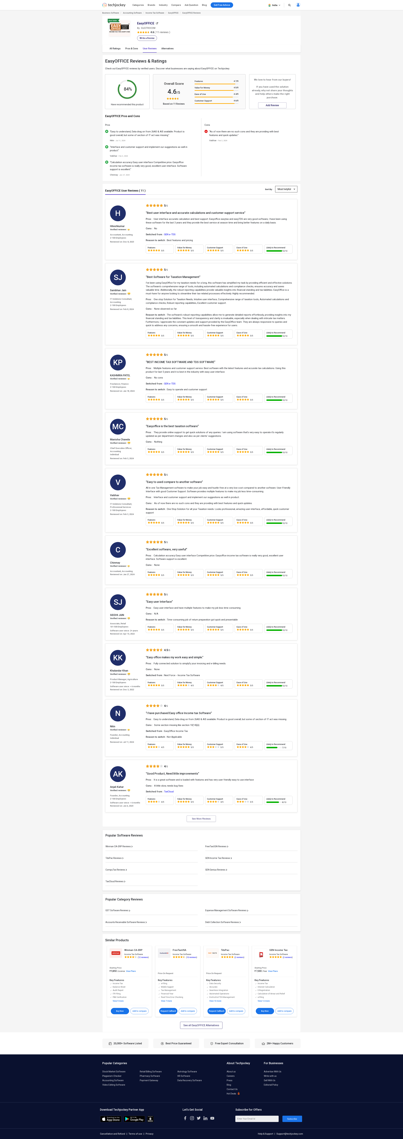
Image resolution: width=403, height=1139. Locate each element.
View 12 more (264, 1001)
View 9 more (118, 1001)
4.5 (236, 87)
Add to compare (139, 1011)
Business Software (110, 13)
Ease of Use (200, 94)
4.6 (236, 100)
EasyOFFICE (173, 13)
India (274, 5)
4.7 (236, 81)
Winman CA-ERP (133, 950)
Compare (176, 5)
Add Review (272, 105)
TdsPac (225, 950)
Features (199, 81)
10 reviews (191, 957)
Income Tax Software (155, 13)
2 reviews (239, 957)
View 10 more (215, 1001)
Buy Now (120, 1011)
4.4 (236, 94)
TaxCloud (169, 791)
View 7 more (166, 1001)
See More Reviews (201, 818)
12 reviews (143, 957)
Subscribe (292, 1119)
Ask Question (191, 5)
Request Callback (168, 1011)
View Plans (131, 971)
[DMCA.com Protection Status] (150, 1121)
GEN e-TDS (170, 234)
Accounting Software (132, 13)
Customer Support (203, 101)
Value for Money (202, 88)
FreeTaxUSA (179, 950)
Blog (204, 5)
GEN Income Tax (278, 950)
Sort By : (269, 189)
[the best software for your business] (113, 6)
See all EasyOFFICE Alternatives (201, 1025)
